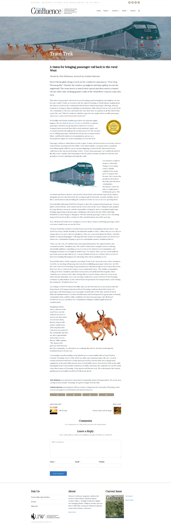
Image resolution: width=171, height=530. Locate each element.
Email (77, 462)
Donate (33, 502)
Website (102, 462)
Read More (72, 512)
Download (128, 496)
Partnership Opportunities (40, 497)
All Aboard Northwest (74, 123)
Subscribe (34, 506)
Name (52, 462)
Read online (129, 500)
